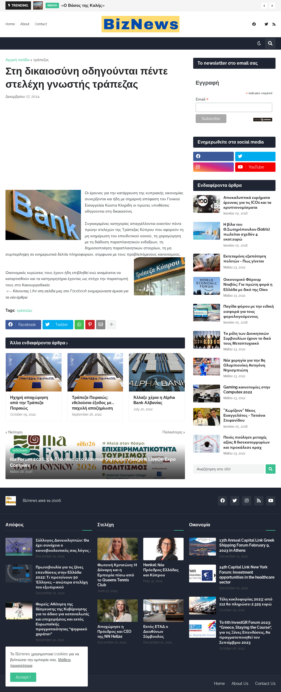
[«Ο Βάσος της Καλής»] (38, 5)
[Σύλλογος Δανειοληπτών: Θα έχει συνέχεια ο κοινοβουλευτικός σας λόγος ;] (18, 547)
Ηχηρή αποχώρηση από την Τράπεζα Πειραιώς (29, 403)
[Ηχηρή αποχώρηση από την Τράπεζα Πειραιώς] (33, 372)
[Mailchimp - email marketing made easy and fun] (262, 120)
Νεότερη (15, 432)
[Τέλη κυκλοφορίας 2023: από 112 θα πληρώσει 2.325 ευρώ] (202, 605)
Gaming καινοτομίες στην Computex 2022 (246, 389)
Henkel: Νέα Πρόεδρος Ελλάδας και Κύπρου (161, 570)
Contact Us (265, 683)
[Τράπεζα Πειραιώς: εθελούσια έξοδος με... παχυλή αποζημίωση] (95, 372)
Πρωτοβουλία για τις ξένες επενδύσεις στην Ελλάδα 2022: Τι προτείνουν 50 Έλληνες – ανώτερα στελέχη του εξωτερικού (62, 577)
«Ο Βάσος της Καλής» (83, 5)
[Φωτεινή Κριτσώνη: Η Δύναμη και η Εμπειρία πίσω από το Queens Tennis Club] (117, 549)
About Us (240, 683)
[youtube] (271, 500)
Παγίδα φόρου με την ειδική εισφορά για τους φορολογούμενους (248, 311)
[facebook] (254, 24)
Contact (41, 24)
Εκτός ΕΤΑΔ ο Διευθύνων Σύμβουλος (155, 631)
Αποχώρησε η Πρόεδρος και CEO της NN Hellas (114, 631)
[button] (264, 5)
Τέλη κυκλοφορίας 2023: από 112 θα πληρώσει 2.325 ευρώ (245, 601)
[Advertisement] (95, 144)
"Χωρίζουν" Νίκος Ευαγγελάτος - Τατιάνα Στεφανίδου (244, 415)
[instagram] (213, 167)
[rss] (274, 24)
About (24, 24)
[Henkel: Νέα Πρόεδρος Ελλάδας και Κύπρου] (163, 549)
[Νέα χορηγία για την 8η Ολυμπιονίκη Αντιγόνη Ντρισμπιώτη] (206, 367)
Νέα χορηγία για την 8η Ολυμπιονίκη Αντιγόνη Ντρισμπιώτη (244, 365)
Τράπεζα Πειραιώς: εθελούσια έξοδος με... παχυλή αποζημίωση (93, 403)
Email (202, 99)
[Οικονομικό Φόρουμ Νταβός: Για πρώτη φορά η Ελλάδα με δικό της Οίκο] (206, 286)
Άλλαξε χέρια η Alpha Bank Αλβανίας (154, 400)
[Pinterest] (90, 324)
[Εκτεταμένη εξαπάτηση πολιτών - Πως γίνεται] (206, 262)
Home (10, 24)
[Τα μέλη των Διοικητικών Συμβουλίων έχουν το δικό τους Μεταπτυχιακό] (206, 340)
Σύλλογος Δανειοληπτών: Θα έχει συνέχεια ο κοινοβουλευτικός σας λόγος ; (63, 545)
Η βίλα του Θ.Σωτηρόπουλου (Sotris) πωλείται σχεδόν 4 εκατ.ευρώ (246, 232)
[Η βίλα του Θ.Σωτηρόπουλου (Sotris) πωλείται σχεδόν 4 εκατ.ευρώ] (206, 231)
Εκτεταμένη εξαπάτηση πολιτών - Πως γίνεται (244, 258)
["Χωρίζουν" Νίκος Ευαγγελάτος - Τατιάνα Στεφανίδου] (206, 417)
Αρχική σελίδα (17, 60)
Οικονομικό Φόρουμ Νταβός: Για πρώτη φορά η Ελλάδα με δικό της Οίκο (247, 284)
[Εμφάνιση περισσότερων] (111, 324)
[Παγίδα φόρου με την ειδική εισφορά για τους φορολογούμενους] (206, 313)
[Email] (100, 324)
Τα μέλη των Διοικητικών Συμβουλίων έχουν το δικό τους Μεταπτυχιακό (247, 338)
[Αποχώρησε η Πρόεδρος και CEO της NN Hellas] (117, 610)
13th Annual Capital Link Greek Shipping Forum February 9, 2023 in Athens (246, 545)
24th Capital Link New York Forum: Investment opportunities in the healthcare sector (246, 574)
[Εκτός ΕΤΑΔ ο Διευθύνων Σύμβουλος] (163, 610)
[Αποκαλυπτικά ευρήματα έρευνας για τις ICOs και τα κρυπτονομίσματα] (206, 204)
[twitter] (266, 24)
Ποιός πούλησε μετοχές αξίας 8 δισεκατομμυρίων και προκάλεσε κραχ (246, 442)
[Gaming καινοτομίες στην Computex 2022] (206, 393)
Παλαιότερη (172, 432)
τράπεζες (41, 60)
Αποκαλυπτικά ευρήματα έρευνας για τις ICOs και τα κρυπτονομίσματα (247, 202)
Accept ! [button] (23, 677)
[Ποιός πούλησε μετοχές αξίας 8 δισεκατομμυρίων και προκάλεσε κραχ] (206, 444)
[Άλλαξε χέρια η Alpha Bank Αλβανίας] (157, 372)
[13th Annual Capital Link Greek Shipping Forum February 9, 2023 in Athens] (202, 547)
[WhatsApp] (79, 324)
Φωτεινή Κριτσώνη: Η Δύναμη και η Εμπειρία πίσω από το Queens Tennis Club (117, 575)
